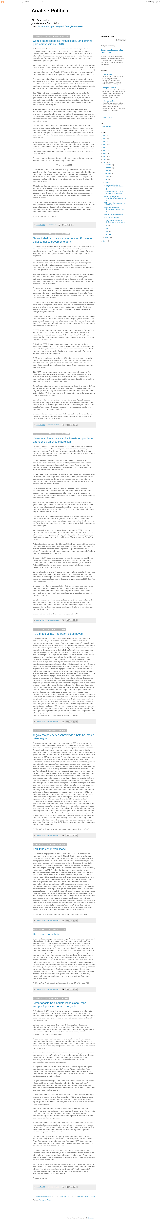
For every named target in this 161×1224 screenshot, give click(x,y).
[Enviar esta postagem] (59, 225)
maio (106, 226)
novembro (108, 168)
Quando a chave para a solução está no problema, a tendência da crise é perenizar (63, 440)
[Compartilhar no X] (68, 225)
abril (106, 229)
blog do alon (107, 127)
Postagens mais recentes (42, 1196)
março (107, 231)
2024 (105, 142)
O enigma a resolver (109, 88)
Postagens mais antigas (86, 1196)
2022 (105, 148)
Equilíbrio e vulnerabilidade (49, 849)
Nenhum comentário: (53, 425)
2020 (105, 153)
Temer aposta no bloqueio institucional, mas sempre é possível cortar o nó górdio (59, 1004)
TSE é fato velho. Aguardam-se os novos (58, 633)
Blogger (90, 1218)
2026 (105, 136)
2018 (105, 159)
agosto (107, 177)
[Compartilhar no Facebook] (70, 225)
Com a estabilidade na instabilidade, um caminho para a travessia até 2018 (62, 42)
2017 (105, 162)
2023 (105, 145)
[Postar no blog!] (65, 225)
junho (107, 182)
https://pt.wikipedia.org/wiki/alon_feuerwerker (60, 26)
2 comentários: (51, 225)
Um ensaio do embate (46, 934)
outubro (107, 171)
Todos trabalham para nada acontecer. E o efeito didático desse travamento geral (62, 240)
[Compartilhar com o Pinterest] (72, 225)
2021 (105, 150)
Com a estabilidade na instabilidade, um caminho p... (114, 187)
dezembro (108, 165)
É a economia (107, 74)
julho (106, 179)
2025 (105, 139)
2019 (105, 156)
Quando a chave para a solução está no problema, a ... (115, 198)
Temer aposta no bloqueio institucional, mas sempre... (114, 221)
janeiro (107, 237)
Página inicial (64, 1196)
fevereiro (108, 234)
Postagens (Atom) (45, 1200)
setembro (108, 174)
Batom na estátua (108, 101)
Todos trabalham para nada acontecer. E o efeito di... (113, 192)
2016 (105, 241)
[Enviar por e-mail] (63, 225)
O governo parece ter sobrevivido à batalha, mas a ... (114, 209)
